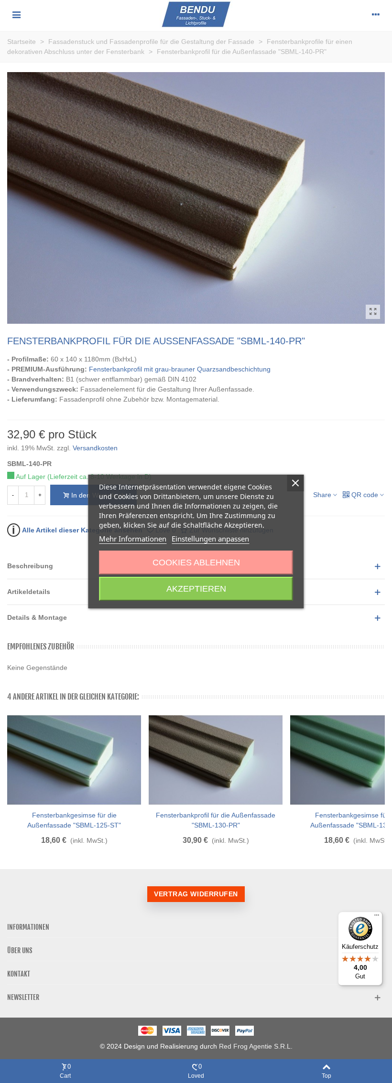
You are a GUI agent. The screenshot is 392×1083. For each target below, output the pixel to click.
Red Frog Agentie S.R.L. (256, 1046)
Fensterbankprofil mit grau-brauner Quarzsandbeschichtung (180, 369)
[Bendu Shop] (196, 14)
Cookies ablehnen (196, 562)
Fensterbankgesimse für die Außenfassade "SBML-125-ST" (74, 820)
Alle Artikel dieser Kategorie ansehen (77, 529)
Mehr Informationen (132, 538)
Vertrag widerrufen (196, 894)
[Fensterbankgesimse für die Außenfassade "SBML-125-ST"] (74, 760)
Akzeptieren (196, 589)
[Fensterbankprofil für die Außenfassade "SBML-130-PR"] (216, 760)
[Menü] (376, 917)
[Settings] (376, 14)
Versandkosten (95, 448)
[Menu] (16, 14)
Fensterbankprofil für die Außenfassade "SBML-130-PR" (215, 820)
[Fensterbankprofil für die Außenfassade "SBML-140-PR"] (373, 312)
